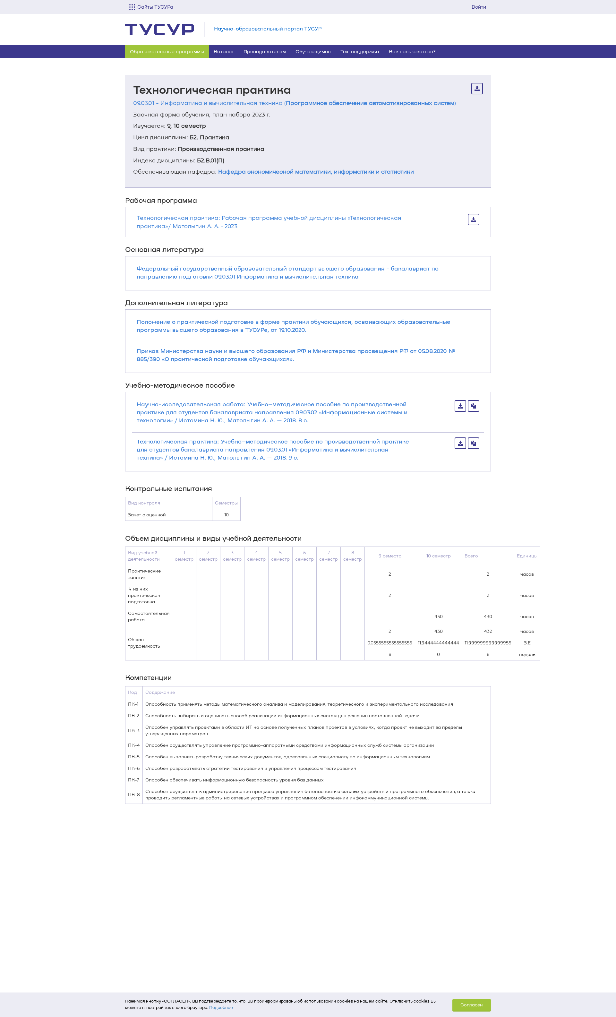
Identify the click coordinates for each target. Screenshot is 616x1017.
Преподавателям (265, 51)
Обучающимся (313, 51)
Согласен (471, 1004)
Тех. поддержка (359, 51)
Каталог (224, 51)
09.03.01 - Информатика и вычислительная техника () (294, 102)
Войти (479, 7)
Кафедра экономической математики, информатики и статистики (316, 171)
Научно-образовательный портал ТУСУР (268, 28)
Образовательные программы (167, 51)
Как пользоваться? (412, 51)
